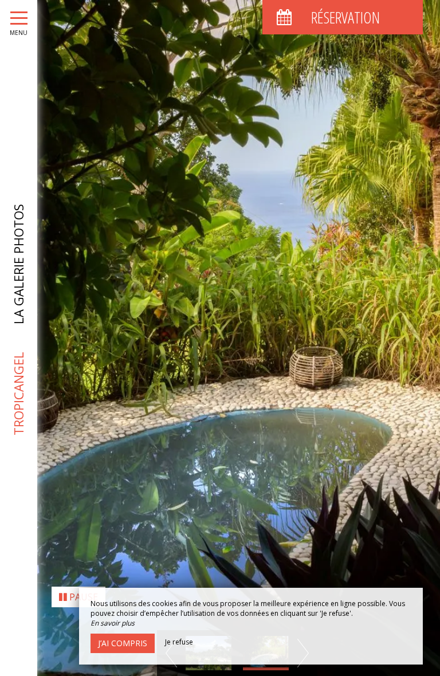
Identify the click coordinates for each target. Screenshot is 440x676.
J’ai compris (122, 643)
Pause (82, 597)
